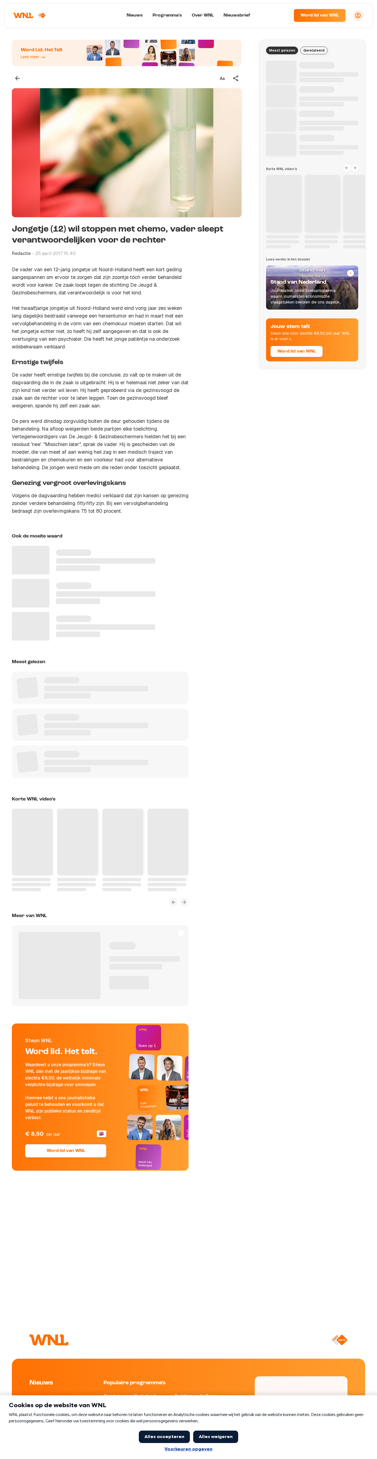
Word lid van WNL (320, 15)
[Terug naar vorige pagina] (17, 78)
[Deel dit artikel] (235, 78)
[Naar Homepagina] (30, 15)
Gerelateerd (314, 50)
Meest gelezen (282, 50)
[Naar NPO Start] (339, 1339)
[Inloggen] (357, 15)
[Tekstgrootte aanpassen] (222, 78)
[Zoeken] (282, 15)
